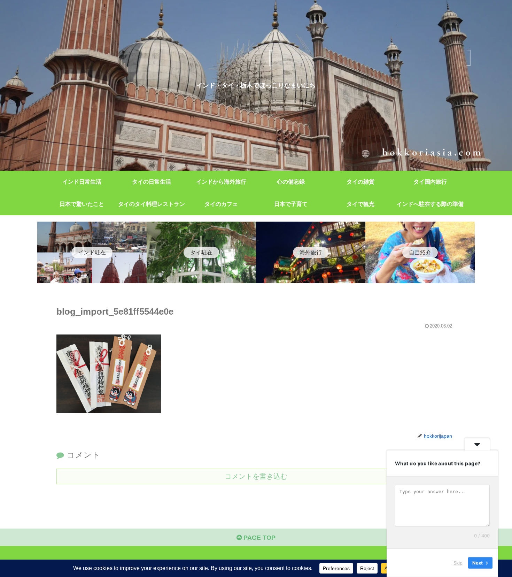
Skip (458, 563)
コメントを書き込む (256, 476)
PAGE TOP (259, 537)
